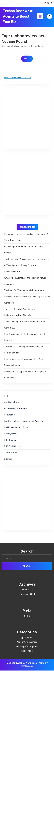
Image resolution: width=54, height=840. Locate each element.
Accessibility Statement (15, 408)
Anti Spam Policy (12, 402)
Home (7, 396)
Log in (27, 616)
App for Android (27, 637)
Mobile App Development (27, 646)
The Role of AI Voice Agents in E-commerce (24, 290)
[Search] (49, 16)
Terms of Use (10, 453)
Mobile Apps (27, 651)
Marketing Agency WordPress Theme (25, 663)
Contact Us (9, 415)
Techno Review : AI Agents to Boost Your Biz (18, 16)
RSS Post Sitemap (12, 446)
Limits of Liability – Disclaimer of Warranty (23, 421)
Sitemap (8, 459)
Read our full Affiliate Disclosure (17, 77)
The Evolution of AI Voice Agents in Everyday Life (26, 259)
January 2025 (27, 590)
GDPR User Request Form (16, 427)
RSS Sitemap (10, 440)
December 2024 (27, 594)
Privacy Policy (10, 434)
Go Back (28, 59)
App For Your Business (27, 642)
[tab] (40, 16)
